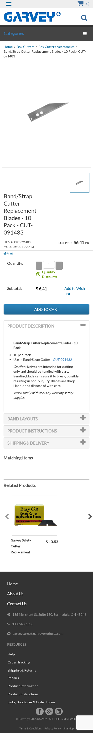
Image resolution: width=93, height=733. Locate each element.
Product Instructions (23, 694)
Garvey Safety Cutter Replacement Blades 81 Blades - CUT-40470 (24, 552)
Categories (14, 33)
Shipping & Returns (22, 670)
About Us (15, 593)
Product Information (23, 686)
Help (11, 654)
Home (8, 47)
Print (9, 253)
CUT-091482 (62, 359)
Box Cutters (25, 47)
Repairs (13, 678)
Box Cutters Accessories (56, 47)
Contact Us (16, 603)
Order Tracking (19, 662)
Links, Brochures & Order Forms (31, 702)
